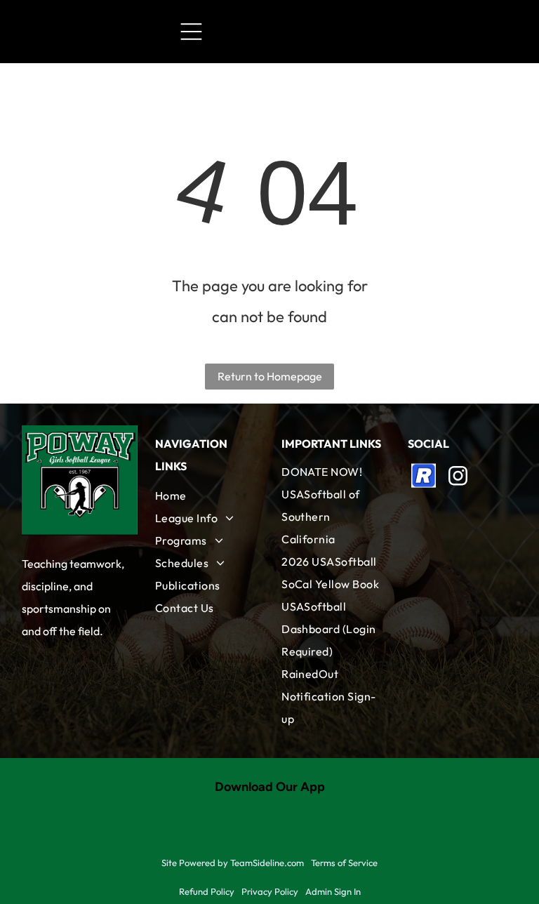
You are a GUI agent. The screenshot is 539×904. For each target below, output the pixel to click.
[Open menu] (191, 31)
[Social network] (423, 477)
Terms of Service (344, 862)
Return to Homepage (270, 376)
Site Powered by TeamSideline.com (232, 862)
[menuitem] (206, 495)
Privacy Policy (269, 891)
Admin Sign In (333, 891)
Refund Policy (206, 891)
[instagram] (457, 477)
